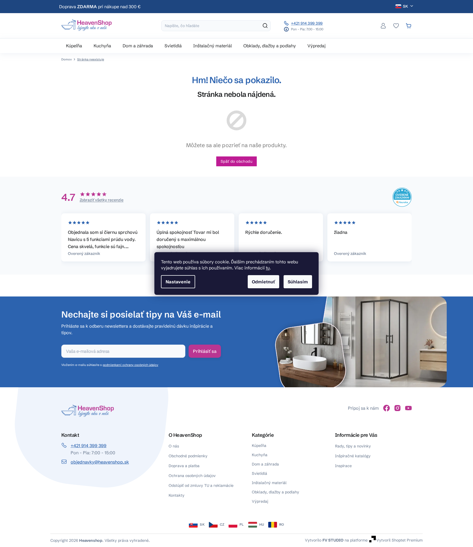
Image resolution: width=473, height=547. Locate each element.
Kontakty (176, 495)
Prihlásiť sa (205, 351)
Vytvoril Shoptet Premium (399, 539)
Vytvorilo (324, 539)
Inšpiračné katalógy (353, 455)
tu (268, 267)
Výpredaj (260, 501)
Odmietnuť (263, 281)
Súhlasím (298, 281)
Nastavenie (178, 281)
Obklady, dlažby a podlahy (275, 492)
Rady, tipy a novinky (353, 446)
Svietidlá (259, 473)
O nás (174, 446)
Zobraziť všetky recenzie (101, 199)
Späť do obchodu (236, 161)
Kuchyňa (259, 454)
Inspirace (343, 465)
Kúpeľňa (259, 445)
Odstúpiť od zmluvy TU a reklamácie (201, 485)
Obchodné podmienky (188, 455)
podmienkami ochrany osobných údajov (130, 365)
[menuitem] (74, 45)
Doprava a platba (184, 465)
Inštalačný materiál (269, 482)
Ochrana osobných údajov (192, 475)
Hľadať (265, 25)
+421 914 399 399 (307, 23)
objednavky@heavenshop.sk (100, 462)
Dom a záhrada (265, 464)
